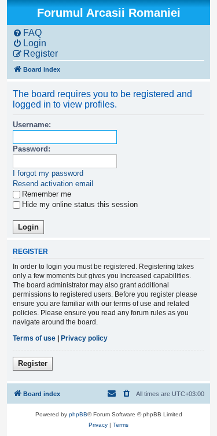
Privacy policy (84, 338)
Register (32, 363)
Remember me (46, 194)
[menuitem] (27, 33)
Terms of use (34, 338)
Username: (32, 124)
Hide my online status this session (80, 204)
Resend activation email (53, 183)
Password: (31, 149)
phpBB (78, 414)
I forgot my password (48, 173)
